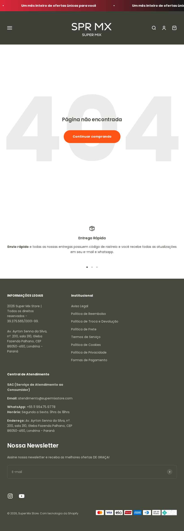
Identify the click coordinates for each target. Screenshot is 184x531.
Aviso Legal (79, 306)
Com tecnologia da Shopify (59, 513)
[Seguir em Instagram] (10, 496)
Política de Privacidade (89, 352)
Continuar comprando (92, 136)
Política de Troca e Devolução (94, 321)
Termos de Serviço (86, 337)
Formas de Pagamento (89, 360)
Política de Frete (83, 329)
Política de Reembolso (88, 313)
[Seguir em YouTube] (22, 496)
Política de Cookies (86, 345)
